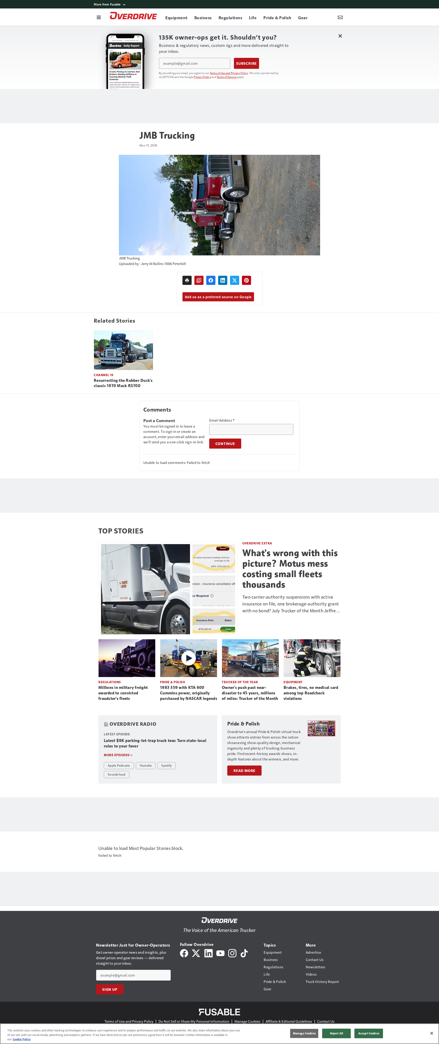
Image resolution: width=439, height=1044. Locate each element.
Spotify (166, 765)
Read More (244, 770)
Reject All (336, 1033)
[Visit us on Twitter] (196, 952)
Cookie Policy (22, 1039)
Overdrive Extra (257, 543)
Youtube (146, 765)
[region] (219, 1033)
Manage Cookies (247, 1021)
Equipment (293, 682)
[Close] (432, 1033)
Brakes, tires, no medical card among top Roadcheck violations (311, 693)
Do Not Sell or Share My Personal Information (193, 1021)
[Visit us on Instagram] (232, 952)
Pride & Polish (172, 682)
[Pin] (246, 280)
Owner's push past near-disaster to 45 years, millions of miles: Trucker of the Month (250, 693)
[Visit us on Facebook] (184, 952)
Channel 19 (103, 375)
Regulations (109, 682)
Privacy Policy (202, 77)
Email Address (222, 420)
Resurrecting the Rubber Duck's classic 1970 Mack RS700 (123, 383)
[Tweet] (234, 280)
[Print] (187, 280)
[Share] (210, 280)
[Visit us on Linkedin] (208, 952)
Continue (225, 443)
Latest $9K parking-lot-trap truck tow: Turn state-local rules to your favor (155, 743)
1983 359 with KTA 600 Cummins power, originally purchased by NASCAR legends (188, 693)
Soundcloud (117, 774)
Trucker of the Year (240, 682)
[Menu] (99, 17)
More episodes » (118, 755)
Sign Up (109, 989)
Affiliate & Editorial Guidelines (288, 1021)
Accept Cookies (368, 1033)
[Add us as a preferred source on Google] (198, 280)
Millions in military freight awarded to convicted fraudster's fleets (123, 693)
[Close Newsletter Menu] (340, 36)
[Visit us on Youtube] (220, 952)
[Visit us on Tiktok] (244, 952)
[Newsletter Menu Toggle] (340, 17)
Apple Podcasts (119, 765)
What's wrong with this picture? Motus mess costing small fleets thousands (290, 569)
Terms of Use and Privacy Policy (229, 73)
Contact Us (326, 1021)
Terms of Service (226, 77)
